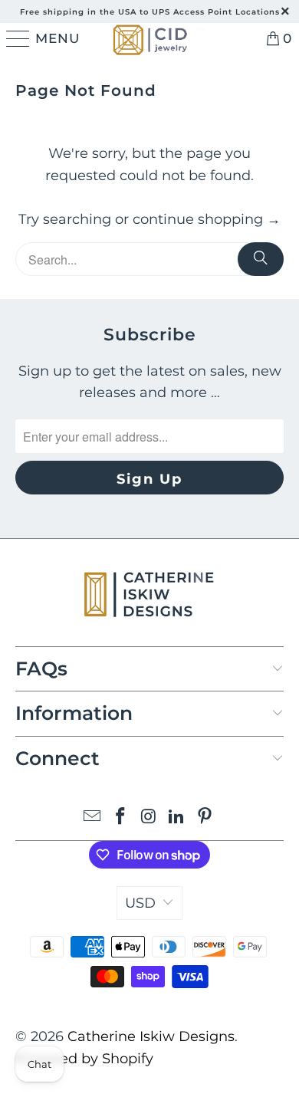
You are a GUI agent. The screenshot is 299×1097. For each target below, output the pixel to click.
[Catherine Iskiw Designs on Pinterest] (205, 817)
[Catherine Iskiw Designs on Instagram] (148, 817)
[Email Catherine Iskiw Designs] (92, 817)
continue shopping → (207, 219)
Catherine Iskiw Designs (151, 1036)
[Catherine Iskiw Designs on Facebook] (120, 817)
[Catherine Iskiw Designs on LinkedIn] (177, 817)
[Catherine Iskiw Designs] (149, 38)
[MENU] (15, 38)
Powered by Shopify (84, 1058)
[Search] (261, 259)
